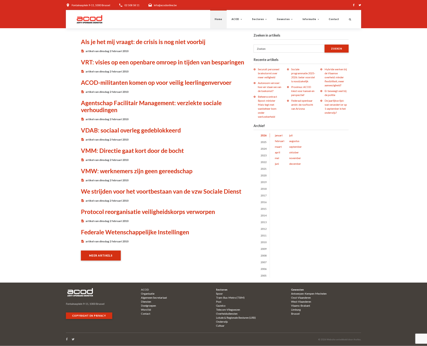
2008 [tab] (264, 255)
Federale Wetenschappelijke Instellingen (135, 232)
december (295, 163)
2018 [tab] (264, 188)
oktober (294, 152)
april (277, 152)
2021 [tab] (264, 168)
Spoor (219, 293)
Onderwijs (222, 321)
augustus (294, 141)
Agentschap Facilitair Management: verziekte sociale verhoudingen (151, 106)
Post (218, 301)
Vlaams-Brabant (300, 305)
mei (277, 158)
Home (218, 19)
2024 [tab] (264, 148)
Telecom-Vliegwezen (228, 309)
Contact (334, 19)
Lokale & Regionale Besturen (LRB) (236, 317)
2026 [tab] (264, 135)
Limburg (296, 309)
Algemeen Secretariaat (154, 297)
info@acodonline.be (165, 5)
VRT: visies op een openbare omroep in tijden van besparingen (162, 62)
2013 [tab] (264, 222)
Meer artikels (101, 255)
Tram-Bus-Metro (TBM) (230, 297)
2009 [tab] (264, 248)
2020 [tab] (264, 175)
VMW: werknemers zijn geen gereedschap (136, 171)
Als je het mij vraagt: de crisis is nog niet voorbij (143, 41)
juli (291, 135)
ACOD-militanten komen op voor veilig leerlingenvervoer (156, 82)
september (295, 146)
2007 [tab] (264, 262)
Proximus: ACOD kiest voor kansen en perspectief (302, 90)
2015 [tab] (264, 208)
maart (278, 146)
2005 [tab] (264, 275)
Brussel (295, 313)
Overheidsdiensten (227, 313)
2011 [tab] (264, 235)
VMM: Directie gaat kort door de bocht (132, 150)
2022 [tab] (264, 162)
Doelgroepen (148, 305)
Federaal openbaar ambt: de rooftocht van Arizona (302, 104)
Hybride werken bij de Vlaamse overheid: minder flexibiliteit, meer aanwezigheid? (336, 77)
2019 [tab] (264, 182)
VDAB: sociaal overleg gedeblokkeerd (131, 130)
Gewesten (283, 19)
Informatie (309, 19)
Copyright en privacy (89, 315)
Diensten (146, 301)
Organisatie (147, 293)
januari (279, 135)
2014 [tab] (264, 215)
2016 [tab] (264, 202)
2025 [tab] (264, 142)
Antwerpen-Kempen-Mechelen (309, 293)
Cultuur (220, 325)
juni (277, 163)
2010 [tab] (264, 242)
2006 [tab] (264, 268)
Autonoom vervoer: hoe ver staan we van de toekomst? (269, 86)
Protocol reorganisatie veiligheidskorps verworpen (148, 211)
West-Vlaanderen (301, 301)
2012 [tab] (264, 228)
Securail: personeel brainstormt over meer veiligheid (268, 73)
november (295, 158)
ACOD (235, 19)
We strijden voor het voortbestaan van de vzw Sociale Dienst (161, 191)
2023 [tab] (264, 155)
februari (279, 141)
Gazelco (221, 305)
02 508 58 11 (131, 5)
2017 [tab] (264, 195)
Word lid (146, 309)
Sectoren (258, 19)
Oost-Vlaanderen (301, 297)
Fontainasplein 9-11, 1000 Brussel (91, 5)
